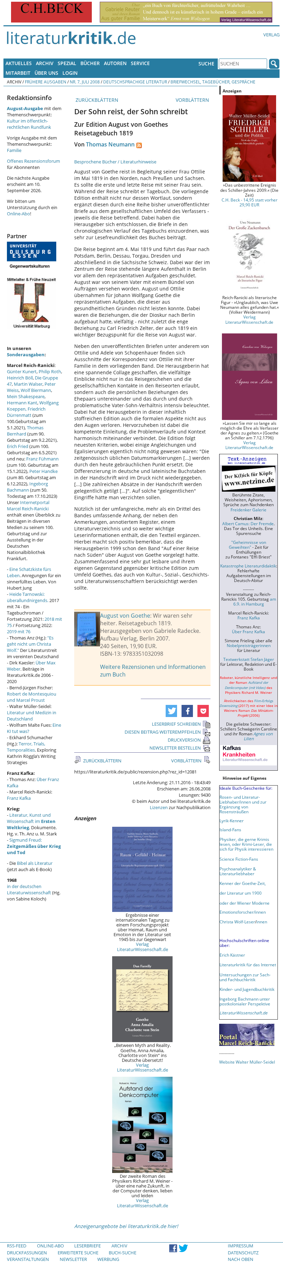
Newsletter (73, 1259)
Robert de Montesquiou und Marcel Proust (31, 697)
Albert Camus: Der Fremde (248, 523)
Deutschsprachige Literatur (135, 81)
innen (261, 921)
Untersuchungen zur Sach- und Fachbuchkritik (245, 977)
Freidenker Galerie (248, 509)
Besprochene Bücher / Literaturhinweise (115, 162)
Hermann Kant (22, 403)
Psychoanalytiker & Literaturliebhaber (237, 871)
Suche (206, 63)
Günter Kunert (22, 371)
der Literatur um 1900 (240, 893)
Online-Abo (18, 213)
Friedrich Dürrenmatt (26, 412)
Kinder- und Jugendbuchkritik (246, 989)
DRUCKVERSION (184, 740)
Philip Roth (50, 371)
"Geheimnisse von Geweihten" (247, 544)
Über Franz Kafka (248, 631)
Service (140, 63)
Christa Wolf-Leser (237, 921)
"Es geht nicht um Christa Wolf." (30, 644)
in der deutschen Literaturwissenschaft (29, 889)
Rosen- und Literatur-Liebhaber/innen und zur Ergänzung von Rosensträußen (242, 804)
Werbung (108, 1259)
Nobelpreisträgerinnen (249, 645)
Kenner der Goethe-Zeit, (242, 883)
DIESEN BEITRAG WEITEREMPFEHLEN (163, 732)
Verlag (271, 35)
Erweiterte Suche (78, 1252)
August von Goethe (125, 615)
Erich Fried (17, 446)
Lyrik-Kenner (231, 820)
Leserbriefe (87, 1246)
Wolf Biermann (36, 390)
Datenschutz (243, 1252)
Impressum (240, 1246)
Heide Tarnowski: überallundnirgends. (27, 597)
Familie (14, 150)
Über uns (46, 73)
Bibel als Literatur (34, 863)
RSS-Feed (16, 1246)
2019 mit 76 (18, 631)
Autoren (115, 63)
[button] (171, 711)
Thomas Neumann (110, 144)
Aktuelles (19, 63)
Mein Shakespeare (26, 396)
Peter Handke (43, 471)
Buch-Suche (122, 1252)
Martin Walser (28, 384)
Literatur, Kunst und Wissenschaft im (31, 821)
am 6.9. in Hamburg (254, 601)
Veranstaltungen (28, 1259)
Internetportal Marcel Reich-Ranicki (28, 505)
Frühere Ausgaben (45, 81)
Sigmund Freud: (34, 846)
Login (70, 73)
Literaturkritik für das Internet (247, 964)
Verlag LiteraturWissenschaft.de (142, 946)
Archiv (44, 63)
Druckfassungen (27, 1252)
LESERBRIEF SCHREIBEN (176, 724)
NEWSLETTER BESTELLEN (175, 748)
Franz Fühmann (42, 459)
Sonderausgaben (26, 354)
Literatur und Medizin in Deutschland (31, 715)
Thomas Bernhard (25, 430)
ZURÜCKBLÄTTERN (96, 100)
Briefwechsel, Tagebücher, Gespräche (212, 81)
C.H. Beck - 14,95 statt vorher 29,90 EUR (249, 202)
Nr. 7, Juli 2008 (85, 81)
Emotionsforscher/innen (242, 912)
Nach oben (240, 1259)
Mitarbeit (18, 73)
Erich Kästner (232, 955)
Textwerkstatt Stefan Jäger (248, 659)
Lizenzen (159, 807)
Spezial (67, 63)
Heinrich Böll (20, 378)
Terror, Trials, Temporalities (26, 747)
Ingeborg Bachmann (27, 487)
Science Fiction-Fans (238, 859)
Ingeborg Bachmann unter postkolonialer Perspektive (244, 1001)
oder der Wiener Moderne (244, 903)
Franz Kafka (19, 798)
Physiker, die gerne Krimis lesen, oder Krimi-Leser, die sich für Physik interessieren (246, 844)
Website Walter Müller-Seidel (247, 1062)
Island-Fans (230, 829)
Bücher (90, 63)
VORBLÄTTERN (193, 100)
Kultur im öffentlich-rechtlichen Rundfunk (29, 124)
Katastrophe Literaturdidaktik (248, 565)
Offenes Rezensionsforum (33, 161)
